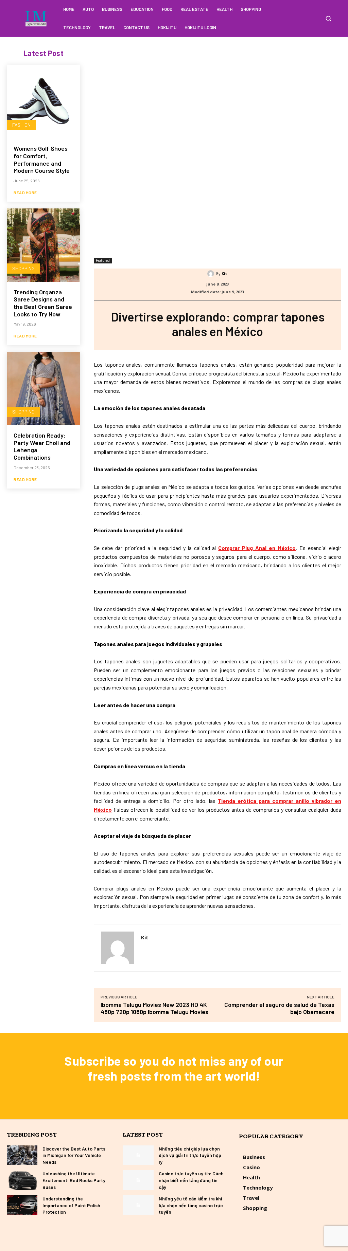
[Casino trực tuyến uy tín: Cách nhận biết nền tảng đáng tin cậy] (138, 1180)
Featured (103, 260)
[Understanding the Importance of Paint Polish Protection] (22, 1205)
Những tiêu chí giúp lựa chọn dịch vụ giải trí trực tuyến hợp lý (190, 1155)
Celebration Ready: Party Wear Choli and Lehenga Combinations (42, 446)
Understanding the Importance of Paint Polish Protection (71, 1205)
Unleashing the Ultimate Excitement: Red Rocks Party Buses (73, 1180)
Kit (224, 273)
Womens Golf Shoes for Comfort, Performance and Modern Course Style (42, 159)
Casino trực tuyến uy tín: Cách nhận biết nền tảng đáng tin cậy (191, 1180)
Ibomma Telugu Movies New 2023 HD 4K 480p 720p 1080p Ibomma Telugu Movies (154, 1008)
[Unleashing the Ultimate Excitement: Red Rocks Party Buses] (22, 1180)
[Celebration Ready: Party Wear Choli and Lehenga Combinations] (43, 388)
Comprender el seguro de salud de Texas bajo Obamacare (279, 1008)
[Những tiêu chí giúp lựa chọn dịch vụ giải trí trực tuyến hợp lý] (138, 1155)
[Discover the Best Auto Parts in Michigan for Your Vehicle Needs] (22, 1155)
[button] (328, 18)
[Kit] (211, 273)
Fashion (21, 125)
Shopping (23, 268)
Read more (25, 192)
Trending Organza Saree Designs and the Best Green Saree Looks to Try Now (43, 303)
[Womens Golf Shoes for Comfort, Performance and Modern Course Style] (43, 101)
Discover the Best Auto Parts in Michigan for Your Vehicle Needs (73, 1155)
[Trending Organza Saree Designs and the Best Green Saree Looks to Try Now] (43, 245)
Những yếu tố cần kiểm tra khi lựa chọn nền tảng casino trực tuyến (191, 1205)
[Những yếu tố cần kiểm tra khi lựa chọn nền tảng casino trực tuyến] (138, 1205)
